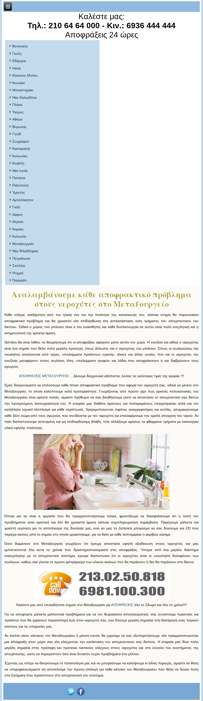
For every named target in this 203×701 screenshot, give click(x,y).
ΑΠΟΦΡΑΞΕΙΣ (122, 605)
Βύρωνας (19, 127)
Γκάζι (16, 207)
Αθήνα (17, 119)
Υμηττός (18, 192)
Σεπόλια (18, 266)
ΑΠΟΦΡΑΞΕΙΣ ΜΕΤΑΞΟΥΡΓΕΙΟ (44, 376)
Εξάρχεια (19, 61)
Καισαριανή (21, 149)
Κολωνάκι (19, 156)
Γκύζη (17, 54)
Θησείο (18, 222)
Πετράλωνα (21, 258)
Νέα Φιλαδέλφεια (25, 251)
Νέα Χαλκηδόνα (24, 97)
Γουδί (16, 134)
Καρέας (18, 229)
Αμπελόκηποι (22, 200)
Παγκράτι (19, 280)
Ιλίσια (16, 68)
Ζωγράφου (20, 141)
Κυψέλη (18, 163)
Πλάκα (17, 105)
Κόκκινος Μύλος (25, 75)
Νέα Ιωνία (19, 171)
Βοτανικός (20, 46)
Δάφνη (17, 214)
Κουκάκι (18, 83)
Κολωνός (19, 236)
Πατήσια (18, 178)
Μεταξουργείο (23, 244)
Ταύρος (18, 112)
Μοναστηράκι (22, 90)
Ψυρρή (17, 273)
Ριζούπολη (20, 185)
